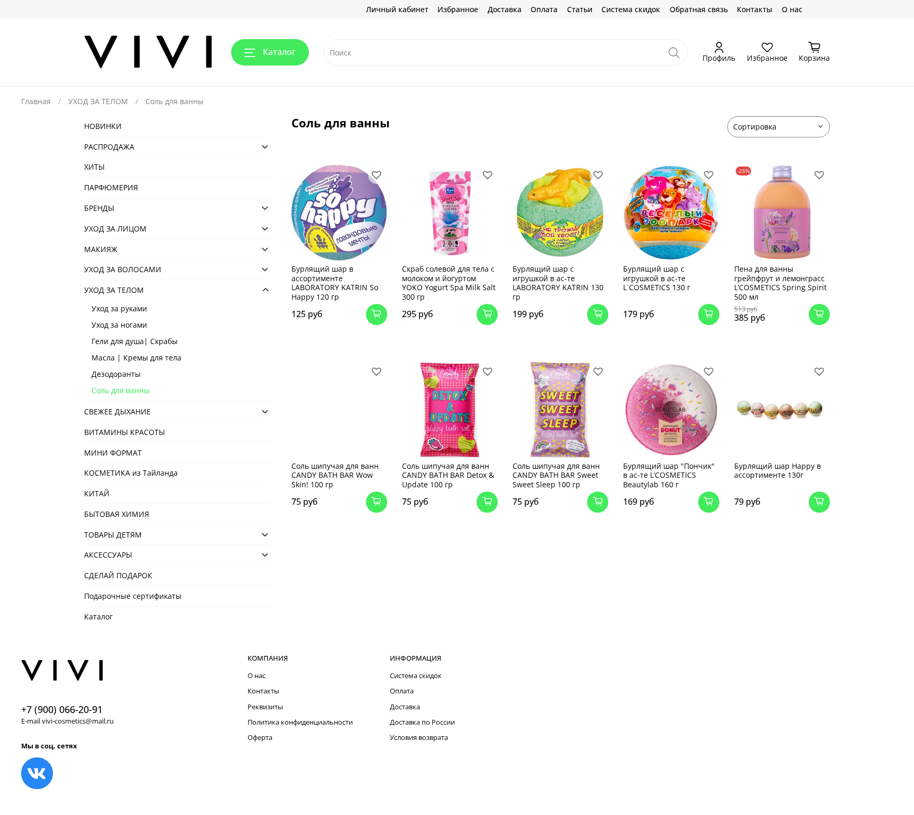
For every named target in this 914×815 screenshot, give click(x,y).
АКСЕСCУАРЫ (108, 555)
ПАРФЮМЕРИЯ (111, 187)
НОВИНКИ (103, 126)
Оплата (544, 9)
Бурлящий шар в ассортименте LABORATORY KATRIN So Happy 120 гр (334, 283)
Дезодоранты (116, 374)
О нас (792, 9)
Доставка (505, 9)
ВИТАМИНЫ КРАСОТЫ (124, 432)
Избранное (457, 9)
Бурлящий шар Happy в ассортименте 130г (777, 470)
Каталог (279, 52)
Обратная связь (699, 9)
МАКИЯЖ (100, 249)
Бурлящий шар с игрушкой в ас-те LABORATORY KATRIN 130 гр (558, 283)
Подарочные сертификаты (132, 596)
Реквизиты (265, 706)
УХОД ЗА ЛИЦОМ (115, 229)
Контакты (754, 9)
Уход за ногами (119, 325)
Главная (36, 101)
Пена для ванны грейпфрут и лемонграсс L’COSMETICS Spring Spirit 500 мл (780, 283)
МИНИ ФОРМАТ (113, 453)
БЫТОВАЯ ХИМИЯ (116, 514)
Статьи (579, 9)
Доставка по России (422, 722)
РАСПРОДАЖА (109, 147)
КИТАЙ (96, 493)
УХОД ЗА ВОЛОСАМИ (122, 269)
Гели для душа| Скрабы (135, 341)
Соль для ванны (121, 390)
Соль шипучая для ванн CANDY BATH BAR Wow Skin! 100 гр (335, 475)
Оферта (260, 737)
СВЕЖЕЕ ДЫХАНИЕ (117, 411)
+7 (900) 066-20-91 (62, 709)
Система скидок (630, 9)
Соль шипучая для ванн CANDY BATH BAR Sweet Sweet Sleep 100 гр (556, 475)
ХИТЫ (94, 167)
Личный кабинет (397, 9)
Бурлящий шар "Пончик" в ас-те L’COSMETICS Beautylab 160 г (669, 475)
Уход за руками (119, 308)
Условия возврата (419, 737)
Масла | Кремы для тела (136, 358)
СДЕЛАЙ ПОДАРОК (118, 575)
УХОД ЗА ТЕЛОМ (98, 101)
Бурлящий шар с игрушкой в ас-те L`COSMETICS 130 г (656, 278)
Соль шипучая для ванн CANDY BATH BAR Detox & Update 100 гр (448, 475)
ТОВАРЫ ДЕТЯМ (113, 535)
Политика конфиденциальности (300, 722)
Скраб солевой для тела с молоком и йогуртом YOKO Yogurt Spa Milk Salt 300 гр (449, 283)
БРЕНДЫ (99, 208)
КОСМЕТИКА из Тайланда (131, 473)
